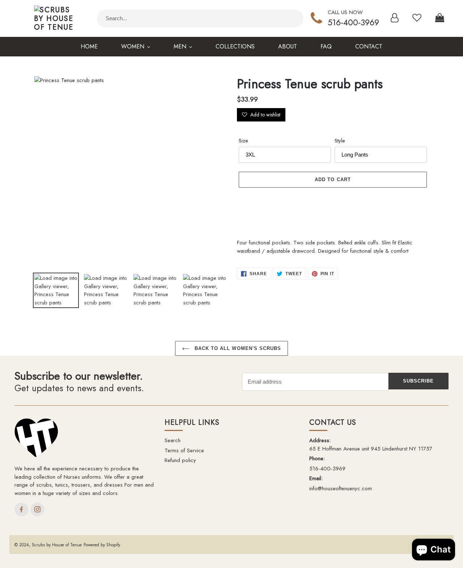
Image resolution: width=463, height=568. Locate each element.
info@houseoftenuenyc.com (340, 488)
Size (243, 141)
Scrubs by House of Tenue (57, 545)
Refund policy (180, 460)
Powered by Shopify (102, 545)
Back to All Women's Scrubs (237, 348)
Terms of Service (184, 450)
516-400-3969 (353, 22)
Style (340, 141)
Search (172, 440)
